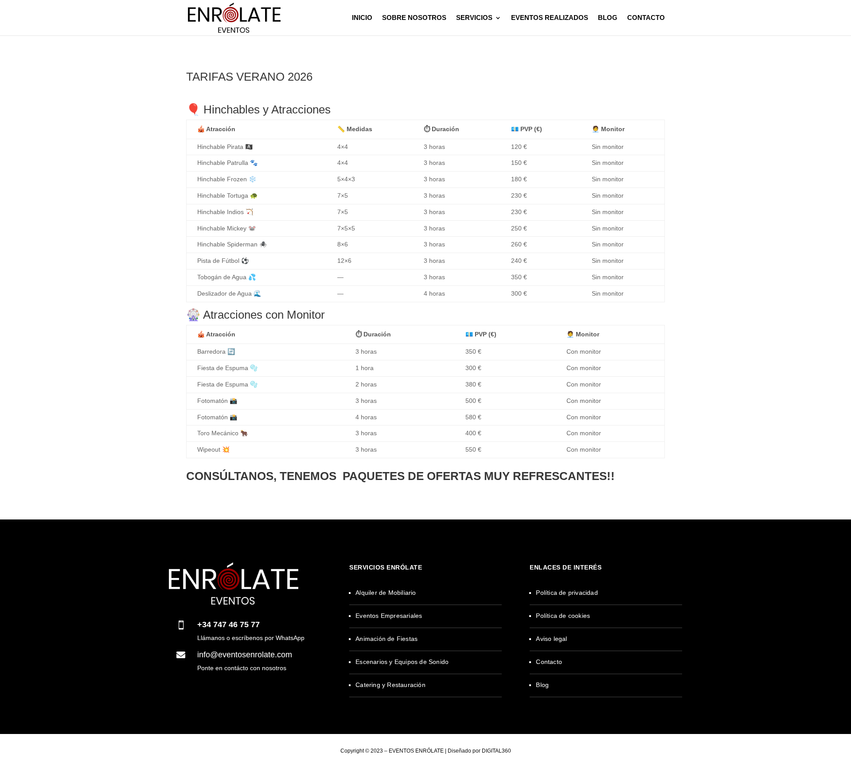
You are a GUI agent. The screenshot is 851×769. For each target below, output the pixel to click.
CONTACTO (646, 18)
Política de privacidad (566, 592)
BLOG (607, 18)
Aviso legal (551, 638)
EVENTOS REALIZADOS (549, 18)
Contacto (549, 661)
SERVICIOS (474, 18)
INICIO (362, 18)
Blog (542, 684)
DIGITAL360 (496, 751)
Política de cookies (563, 615)
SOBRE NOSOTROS (414, 18)
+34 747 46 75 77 (228, 624)
